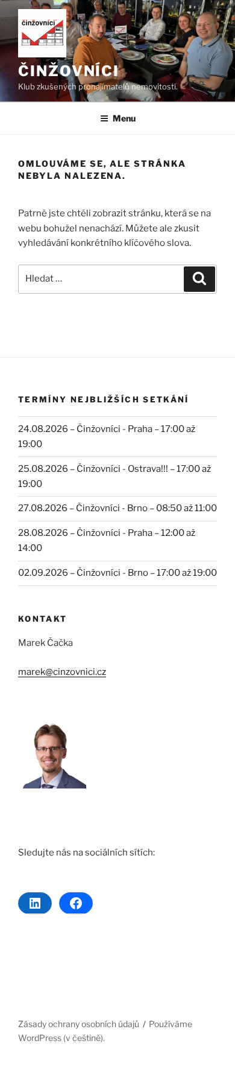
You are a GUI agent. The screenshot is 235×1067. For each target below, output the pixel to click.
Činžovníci (68, 71)
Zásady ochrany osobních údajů (78, 1024)
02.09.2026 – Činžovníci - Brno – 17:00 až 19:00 (117, 572)
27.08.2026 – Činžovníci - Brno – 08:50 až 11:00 (117, 508)
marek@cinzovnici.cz (62, 671)
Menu (124, 118)
